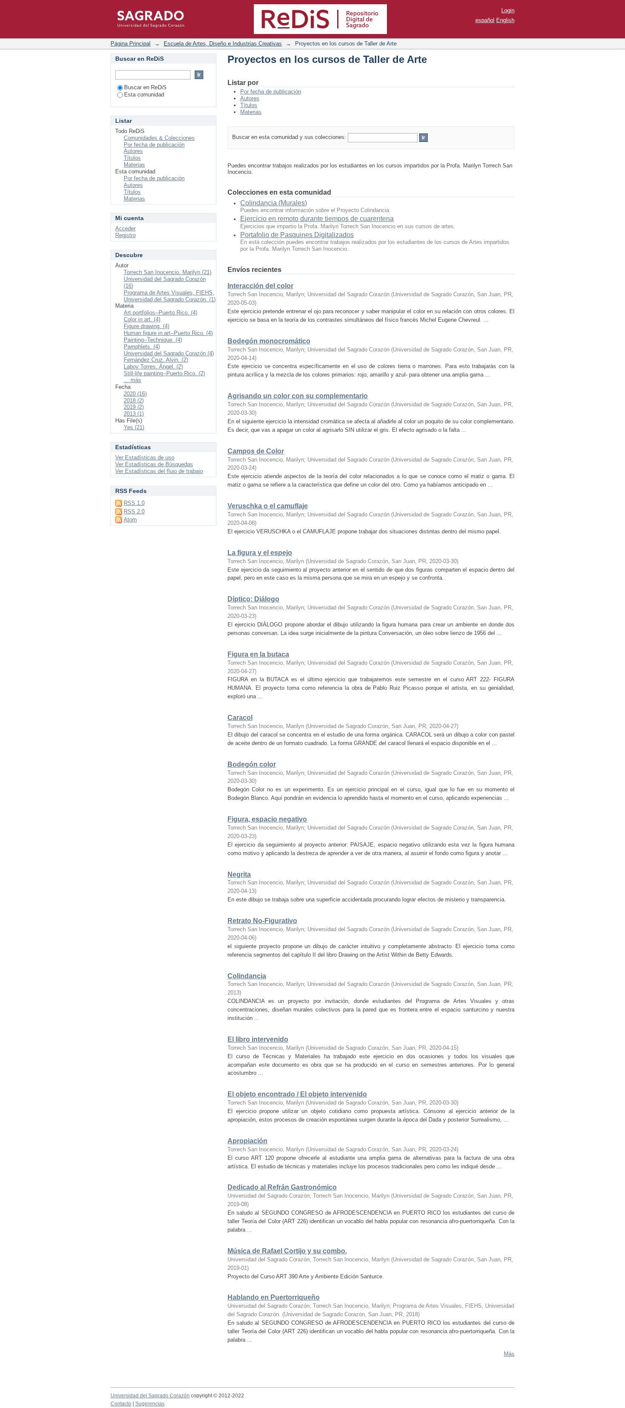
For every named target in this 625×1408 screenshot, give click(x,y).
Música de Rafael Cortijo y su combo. (287, 1251)
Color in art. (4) (142, 319)
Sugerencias (150, 1404)
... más (132, 380)
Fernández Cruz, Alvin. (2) (156, 360)
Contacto (121, 1404)
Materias (250, 112)
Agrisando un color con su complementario (297, 395)
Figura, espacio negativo (267, 819)
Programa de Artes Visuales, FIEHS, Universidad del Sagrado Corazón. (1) (170, 296)
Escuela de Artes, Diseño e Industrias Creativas (223, 43)
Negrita (239, 874)
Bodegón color (251, 764)
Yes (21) (134, 427)
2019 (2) (134, 407)
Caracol (240, 717)
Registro (125, 235)
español (484, 20)
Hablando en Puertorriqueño (273, 1297)
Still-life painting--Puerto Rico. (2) (164, 373)
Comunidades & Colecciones (159, 138)
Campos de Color (255, 451)
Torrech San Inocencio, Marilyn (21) (167, 272)
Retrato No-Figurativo (262, 920)
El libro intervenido (257, 1039)
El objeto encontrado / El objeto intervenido (297, 1094)
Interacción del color (260, 285)
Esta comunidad (144, 94)
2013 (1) (134, 414)
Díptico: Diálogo (253, 599)
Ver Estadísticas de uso (144, 457)
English (505, 20)
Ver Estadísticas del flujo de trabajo (159, 471)
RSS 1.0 (134, 503)
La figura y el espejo (259, 552)
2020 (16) (135, 394)
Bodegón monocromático (268, 341)
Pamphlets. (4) (142, 346)
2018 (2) (134, 400)
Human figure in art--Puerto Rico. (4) (168, 333)
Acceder (125, 228)
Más (509, 1354)
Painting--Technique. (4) (153, 340)
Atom (130, 519)
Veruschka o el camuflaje (267, 506)
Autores (249, 98)
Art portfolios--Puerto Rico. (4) (160, 312)
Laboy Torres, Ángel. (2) (153, 366)
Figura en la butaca (258, 654)
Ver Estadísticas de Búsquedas (154, 464)
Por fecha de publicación (270, 91)
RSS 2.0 (134, 511)
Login (507, 10)
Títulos (248, 105)
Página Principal (131, 43)
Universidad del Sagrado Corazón (150, 1396)
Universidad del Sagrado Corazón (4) (169, 353)
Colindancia (246, 976)
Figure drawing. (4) (146, 326)
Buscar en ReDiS (145, 87)
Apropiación (247, 1141)
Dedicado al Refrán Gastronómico (282, 1187)
